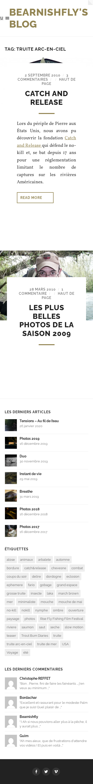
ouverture (76, 610)
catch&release (35, 568)
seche (55, 627)
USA (65, 644)
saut (42, 627)
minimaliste (26, 602)
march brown (68, 593)
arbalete (44, 559)
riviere (11, 627)
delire (36, 576)
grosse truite (16, 593)
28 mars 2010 (43, 289)
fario (31, 585)
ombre (58, 610)
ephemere (15, 585)
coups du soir (17, 576)
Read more (31, 197)
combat (77, 568)
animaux (26, 559)
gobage (46, 585)
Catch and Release (46, 98)
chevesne (58, 568)
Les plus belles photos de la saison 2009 (46, 320)
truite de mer (47, 644)
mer (10, 602)
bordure (13, 568)
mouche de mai (70, 602)
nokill (26, 610)
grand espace (67, 585)
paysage (13, 619)
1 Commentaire (41, 291)
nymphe (41, 610)
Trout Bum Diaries (34, 635)
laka (50, 593)
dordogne (53, 576)
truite (57, 635)
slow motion (74, 627)
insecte (36, 593)
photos (30, 619)
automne (63, 559)
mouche (47, 602)
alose (11, 559)
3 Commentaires (43, 77)
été (25, 652)
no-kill (11, 610)
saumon (28, 627)
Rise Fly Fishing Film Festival (61, 619)
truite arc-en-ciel (19, 644)
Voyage (12, 652)
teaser (11, 635)
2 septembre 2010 (43, 75)
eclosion (72, 576)
